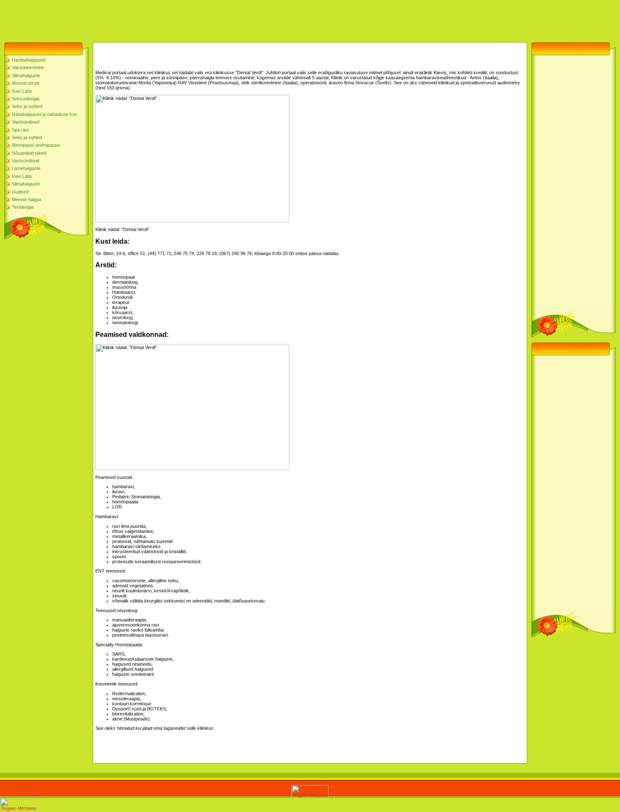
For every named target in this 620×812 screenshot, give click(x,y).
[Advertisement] (153, 19)
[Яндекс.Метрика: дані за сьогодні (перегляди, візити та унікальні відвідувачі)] (310, 791)
